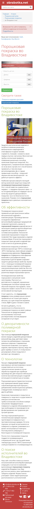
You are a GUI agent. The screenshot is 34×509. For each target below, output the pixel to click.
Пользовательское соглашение (26, 501)
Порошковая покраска (10, 102)
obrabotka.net (17, 2)
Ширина (7, 78)
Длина (6, 73)
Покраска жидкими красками (12, 99)
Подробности (8, 31)
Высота (6, 82)
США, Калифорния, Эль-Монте (12, 38)
